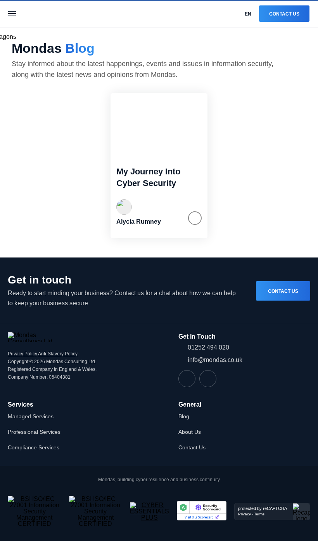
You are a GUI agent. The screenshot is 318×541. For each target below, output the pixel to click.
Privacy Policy (22, 354)
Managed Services (31, 416)
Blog (183, 416)
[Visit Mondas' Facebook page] (207, 378)
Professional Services (34, 432)
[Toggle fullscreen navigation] (12, 13)
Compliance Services (33, 447)
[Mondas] (53, 14)
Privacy (244, 514)
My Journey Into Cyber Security (148, 177)
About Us (189, 432)
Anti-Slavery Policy (58, 354)
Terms (259, 514)
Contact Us (284, 14)
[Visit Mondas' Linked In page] (186, 378)
